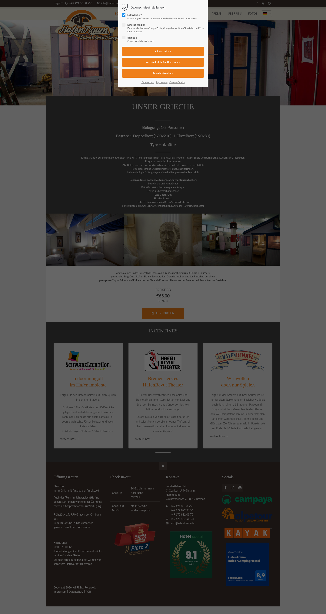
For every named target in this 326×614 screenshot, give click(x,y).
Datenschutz (147, 82)
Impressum (162, 82)
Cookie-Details (177, 82)
